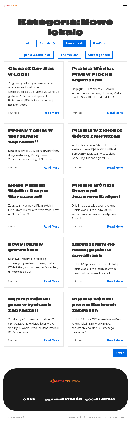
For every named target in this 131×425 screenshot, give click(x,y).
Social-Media (100, 399)
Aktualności (47, 43)
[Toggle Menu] (124, 5)
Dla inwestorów (63, 399)
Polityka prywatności (16, 417)
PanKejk (99, 43)
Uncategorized (99, 55)
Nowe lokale (75, 43)
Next (119, 353)
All (29, 43)
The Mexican (69, 55)
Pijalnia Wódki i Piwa (36, 55)
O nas (29, 399)
